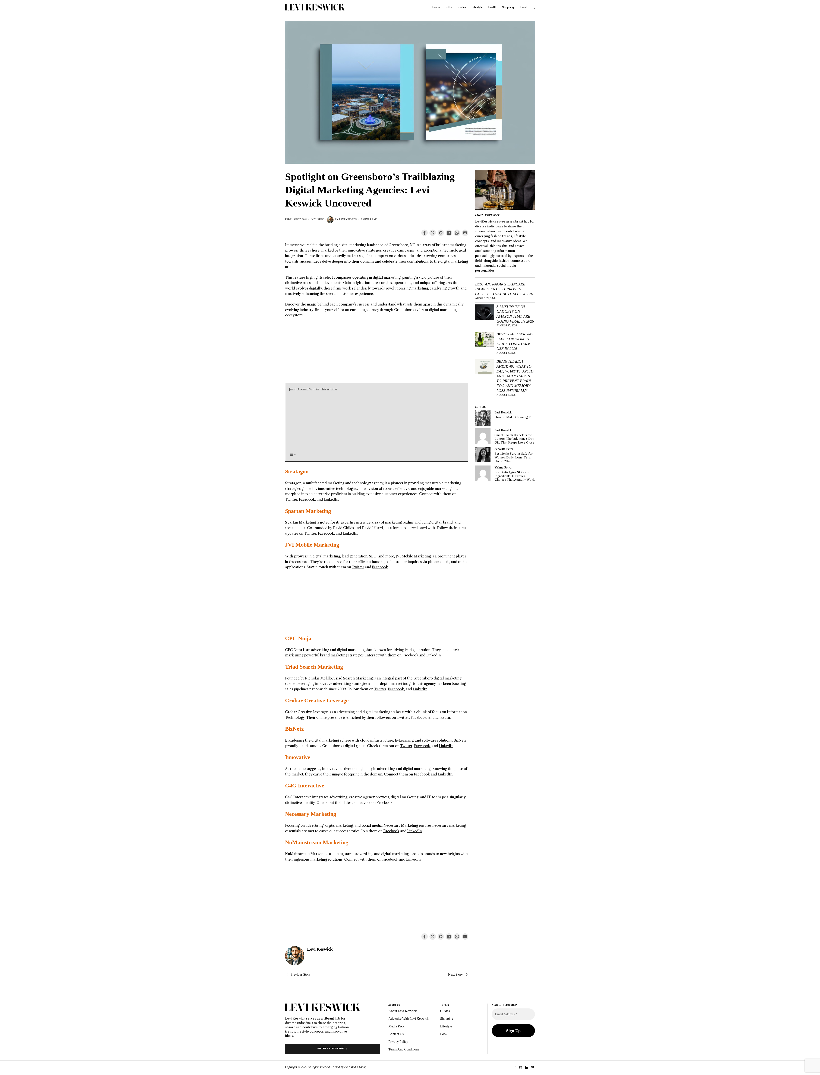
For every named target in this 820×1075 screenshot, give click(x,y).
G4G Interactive (304, 786)
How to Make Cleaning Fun (514, 417)
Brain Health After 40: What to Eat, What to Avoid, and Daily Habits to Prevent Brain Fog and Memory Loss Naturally (515, 376)
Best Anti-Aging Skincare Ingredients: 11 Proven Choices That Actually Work (504, 289)
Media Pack (396, 1026)
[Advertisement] (376, 353)
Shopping (446, 1018)
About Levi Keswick (402, 1011)
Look (443, 1034)
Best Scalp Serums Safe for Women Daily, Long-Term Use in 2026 (514, 341)
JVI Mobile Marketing (312, 545)
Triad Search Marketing (314, 667)
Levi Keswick (348, 219)
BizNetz (294, 729)
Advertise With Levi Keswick (408, 1018)
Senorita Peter (504, 449)
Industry (317, 219)
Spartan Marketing (308, 511)
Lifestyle (446, 1026)
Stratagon (297, 471)
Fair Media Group (355, 1067)
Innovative (297, 757)
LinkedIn (331, 499)
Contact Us (396, 1034)
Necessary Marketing (310, 814)
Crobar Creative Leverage (317, 700)
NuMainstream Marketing (316, 842)
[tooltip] (424, 233)
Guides (445, 1011)
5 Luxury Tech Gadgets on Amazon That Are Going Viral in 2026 (515, 314)
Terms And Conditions (403, 1049)
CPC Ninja (298, 638)
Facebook (307, 499)
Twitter (291, 499)
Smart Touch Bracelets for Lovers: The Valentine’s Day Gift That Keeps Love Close (514, 438)
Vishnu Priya (503, 467)
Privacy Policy (398, 1041)
